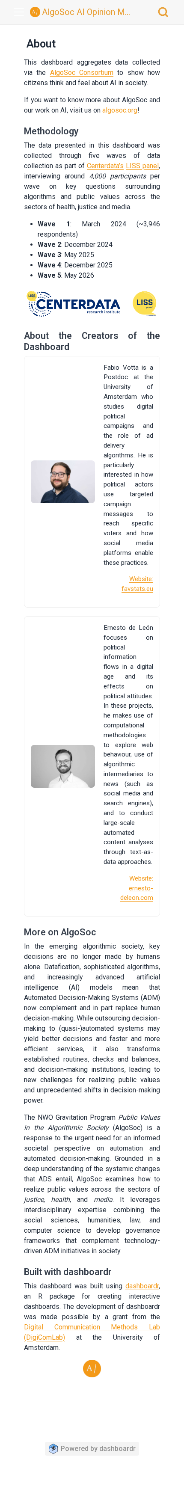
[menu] (19, 12)
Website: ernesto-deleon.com (136, 888)
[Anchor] (87, 130)
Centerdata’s (105, 166)
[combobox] (163, 12)
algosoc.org (119, 110)
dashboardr (142, 1286)
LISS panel (142, 166)
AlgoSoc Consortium (81, 72)
